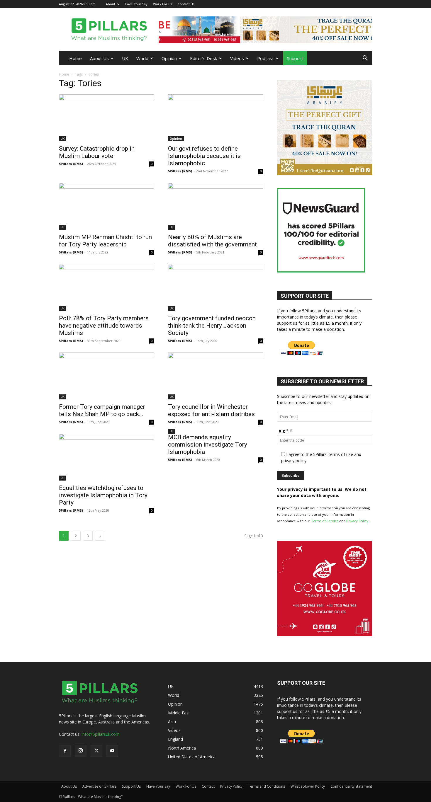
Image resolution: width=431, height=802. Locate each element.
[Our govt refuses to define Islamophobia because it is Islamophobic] (215, 117)
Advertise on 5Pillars (99, 786)
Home (75, 58)
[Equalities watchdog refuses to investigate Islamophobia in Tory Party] (106, 457)
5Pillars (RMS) (71, 163)
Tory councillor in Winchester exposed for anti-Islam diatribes (211, 410)
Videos (237, 58)
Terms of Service (325, 521)
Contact (208, 786)
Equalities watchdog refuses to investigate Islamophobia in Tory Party (103, 495)
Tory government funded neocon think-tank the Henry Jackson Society (212, 325)
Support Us (131, 786)
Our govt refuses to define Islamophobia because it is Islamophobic (204, 156)
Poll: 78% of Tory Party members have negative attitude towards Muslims (104, 325)
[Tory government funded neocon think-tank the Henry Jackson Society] (215, 287)
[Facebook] (338, 4)
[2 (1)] (324, 173)
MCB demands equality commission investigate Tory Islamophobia (207, 444)
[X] (358, 4)
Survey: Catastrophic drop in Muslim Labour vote (97, 152)
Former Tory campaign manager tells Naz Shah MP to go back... (102, 410)
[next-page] (100, 536)
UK (125, 58)
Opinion (169, 58)
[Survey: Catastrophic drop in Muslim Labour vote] (106, 117)
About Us (99, 58)
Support (295, 58)
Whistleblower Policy (308, 786)
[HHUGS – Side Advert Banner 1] (336, 634)
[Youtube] (367, 4)
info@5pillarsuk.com (101, 734)
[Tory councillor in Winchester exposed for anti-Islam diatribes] (215, 376)
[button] (365, 59)
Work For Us (162, 4)
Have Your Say (136, 4)
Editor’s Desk (203, 58)
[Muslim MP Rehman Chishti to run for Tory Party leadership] (106, 206)
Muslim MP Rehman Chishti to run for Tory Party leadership (105, 241)
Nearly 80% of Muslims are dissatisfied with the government (212, 241)
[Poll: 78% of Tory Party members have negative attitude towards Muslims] (106, 287)
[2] (265, 29)
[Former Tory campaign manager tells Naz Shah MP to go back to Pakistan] (106, 376)
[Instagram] (348, 4)
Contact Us (186, 4)
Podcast (265, 58)
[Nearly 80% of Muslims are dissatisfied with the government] (215, 206)
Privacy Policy (357, 521)
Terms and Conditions (266, 786)
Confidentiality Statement (351, 786)
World (142, 58)
